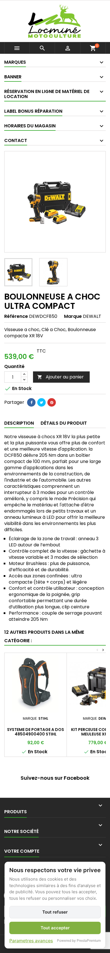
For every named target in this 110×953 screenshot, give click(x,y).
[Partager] (31, 402)
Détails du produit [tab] (64, 423)
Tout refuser (55, 912)
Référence (16, 316)
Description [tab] (19, 423)
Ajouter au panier (60, 377)
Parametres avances (31, 940)
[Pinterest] (51, 402)
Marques (15, 62)
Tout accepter (55, 927)
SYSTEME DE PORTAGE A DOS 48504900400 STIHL (35, 732)
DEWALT (92, 316)
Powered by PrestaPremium (79, 940)
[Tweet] (41, 402)
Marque (73, 316)
